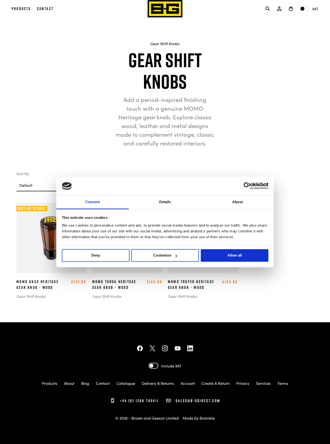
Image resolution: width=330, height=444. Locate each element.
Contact (103, 383)
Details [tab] (165, 202)
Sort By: (23, 173)
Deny (95, 255)
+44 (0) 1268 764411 (138, 400)
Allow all (234, 255)
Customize (162, 255)
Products (49, 383)
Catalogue (125, 383)
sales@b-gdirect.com (198, 400)
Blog (85, 383)
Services (263, 383)
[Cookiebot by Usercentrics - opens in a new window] (247, 186)
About (69, 383)
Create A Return (215, 383)
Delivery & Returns (158, 383)
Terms (282, 383)
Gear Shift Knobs (164, 43)
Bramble (207, 418)
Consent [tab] (92, 202)
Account (188, 383)
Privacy (242, 383)
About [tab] (237, 202)
